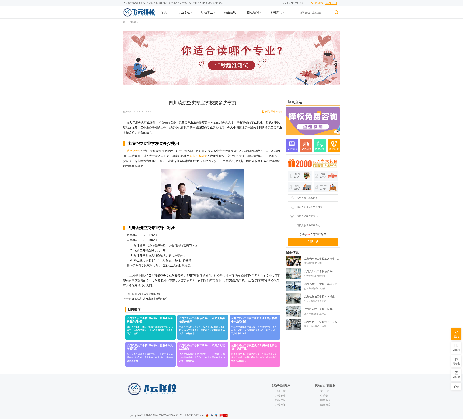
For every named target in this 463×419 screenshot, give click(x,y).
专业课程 (306, 149)
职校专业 (207, 12)
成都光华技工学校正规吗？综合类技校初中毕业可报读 (322, 284)
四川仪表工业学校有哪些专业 (147, 294)
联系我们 (325, 395)
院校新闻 (253, 12)
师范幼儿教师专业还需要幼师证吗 (149, 298)
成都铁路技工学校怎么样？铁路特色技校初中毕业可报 (322, 322)
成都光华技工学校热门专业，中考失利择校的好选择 (322, 271)
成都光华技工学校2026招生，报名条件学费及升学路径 (322, 258)
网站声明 (325, 400)
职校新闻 (280, 404)
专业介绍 (292, 149)
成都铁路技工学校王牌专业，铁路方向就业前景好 (322, 309)
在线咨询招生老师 (273, 111)
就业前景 (334, 149)
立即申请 (313, 241)
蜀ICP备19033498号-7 (192, 415)
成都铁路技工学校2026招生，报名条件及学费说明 (322, 296)
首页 (164, 12)
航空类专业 (134, 151)
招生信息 (230, 12)
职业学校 (184, 12)
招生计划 (320, 149)
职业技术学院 (198, 156)
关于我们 (325, 391)
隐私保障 (325, 404)
